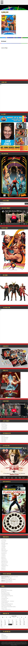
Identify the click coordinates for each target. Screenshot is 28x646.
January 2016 (4, 560)
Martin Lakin (3, 582)
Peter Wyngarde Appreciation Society (8, 606)
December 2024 (4, 543)
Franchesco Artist (4, 598)
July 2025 (3, 542)
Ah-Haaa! (3, 41)
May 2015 (3, 568)
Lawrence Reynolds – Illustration (7, 601)
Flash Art (3, 436)
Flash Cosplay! (13, 579)
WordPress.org (4, 638)
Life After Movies (4, 602)
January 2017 (4, 551)
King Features (4, 599)
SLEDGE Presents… (9, 580)
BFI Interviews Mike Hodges (6, 590)
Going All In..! (3, 423)
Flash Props (3, 441)
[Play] (1, 224)
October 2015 (4, 564)
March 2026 (3, 541)
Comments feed (4, 636)
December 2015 (4, 561)
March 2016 (3, 558)
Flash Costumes (4, 438)
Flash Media (3, 440)
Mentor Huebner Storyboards (7, 603)
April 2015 (3, 569)
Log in (2, 634)
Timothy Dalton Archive (5, 609)
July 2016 (3, 554)
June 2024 (3, 546)
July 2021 (3, 547)
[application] (14, 217)
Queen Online (4, 608)
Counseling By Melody (5, 594)
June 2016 (3, 556)
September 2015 (4, 565)
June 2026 (3, 539)
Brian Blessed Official (5, 593)
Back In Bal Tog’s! (8, 577)
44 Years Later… (4, 427)
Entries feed (3, 635)
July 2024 (3, 545)
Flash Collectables (4, 437)
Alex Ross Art (3, 588)
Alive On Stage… (4, 425)
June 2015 (3, 566)
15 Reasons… (10, 582)
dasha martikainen (5, 579)
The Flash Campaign (14, 576)
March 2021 (3, 549)
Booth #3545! (4, 429)
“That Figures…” (4, 426)
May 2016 (3, 557)
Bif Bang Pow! (4, 591)
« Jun (2, 627)
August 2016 (3, 553)
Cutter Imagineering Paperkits (7, 595)
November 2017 (4, 550)
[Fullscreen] (26, 224)
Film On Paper (4, 597)
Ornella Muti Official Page (6, 605)
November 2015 (4, 562)
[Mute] (24, 224)
